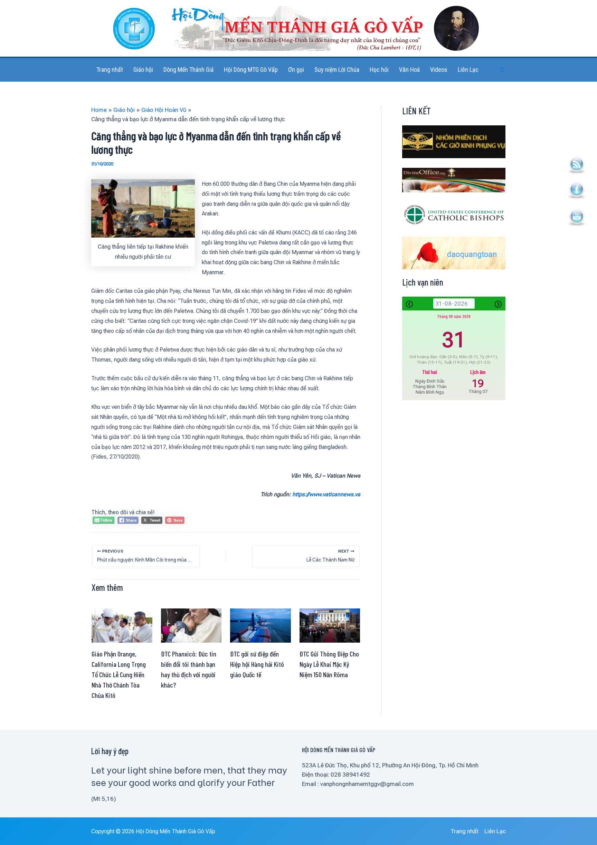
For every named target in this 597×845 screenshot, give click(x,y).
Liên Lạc (495, 831)
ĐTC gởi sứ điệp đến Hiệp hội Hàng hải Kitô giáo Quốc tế (257, 664)
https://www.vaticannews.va (326, 494)
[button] (503, 70)
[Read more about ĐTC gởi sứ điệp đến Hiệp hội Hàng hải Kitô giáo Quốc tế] (260, 625)
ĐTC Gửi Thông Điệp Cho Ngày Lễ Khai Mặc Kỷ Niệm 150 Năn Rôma (329, 664)
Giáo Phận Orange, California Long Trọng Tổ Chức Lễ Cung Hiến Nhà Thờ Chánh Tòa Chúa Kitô (119, 674)
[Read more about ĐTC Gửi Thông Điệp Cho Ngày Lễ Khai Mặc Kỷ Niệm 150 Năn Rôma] (330, 625)
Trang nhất (464, 831)
